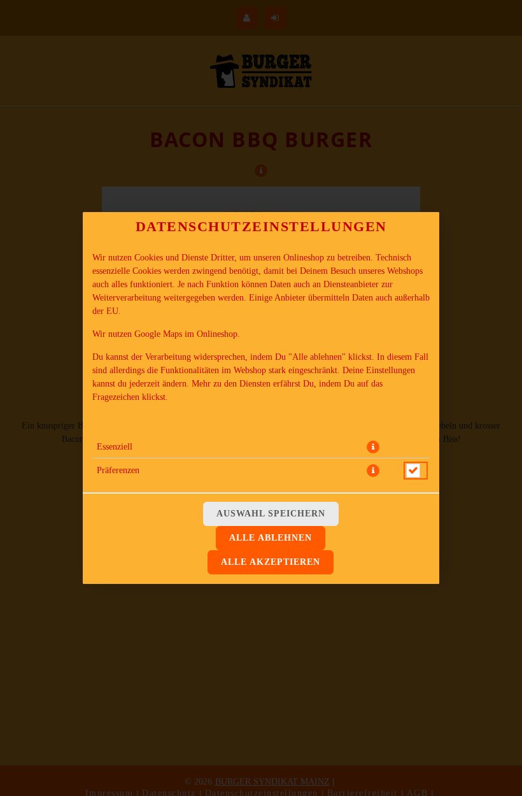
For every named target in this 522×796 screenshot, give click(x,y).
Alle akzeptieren (270, 562)
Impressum (202, 420)
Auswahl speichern (270, 513)
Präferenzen (118, 470)
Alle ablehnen (270, 538)
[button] (373, 447)
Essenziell (114, 446)
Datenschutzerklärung (131, 420)
